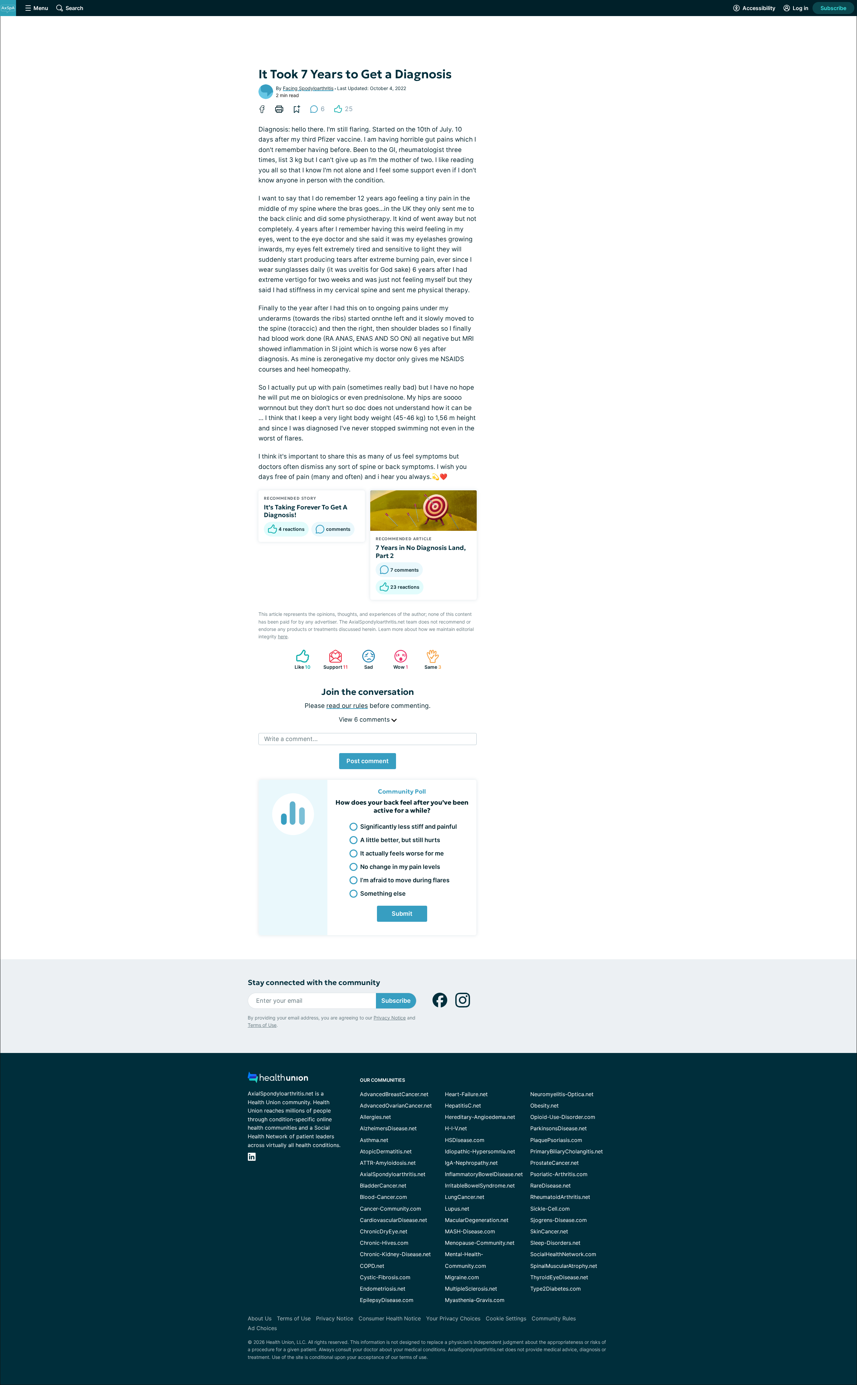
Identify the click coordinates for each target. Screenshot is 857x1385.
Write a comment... (291, 738)
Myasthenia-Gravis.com (474, 1300)
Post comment (367, 760)
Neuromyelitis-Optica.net (562, 1094)
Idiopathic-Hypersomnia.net (480, 1151)
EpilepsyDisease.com (386, 1300)
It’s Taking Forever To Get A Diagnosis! (305, 511)
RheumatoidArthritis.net (560, 1197)
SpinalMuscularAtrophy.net (563, 1265)
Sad (364, 659)
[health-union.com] (278, 1079)
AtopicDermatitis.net (386, 1151)
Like (300, 659)
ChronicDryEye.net (383, 1231)
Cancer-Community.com (390, 1208)
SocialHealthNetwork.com (563, 1254)
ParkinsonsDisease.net (558, 1128)
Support (334, 659)
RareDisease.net (550, 1185)
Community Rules (554, 1318)
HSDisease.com (464, 1140)
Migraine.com (462, 1277)
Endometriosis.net (382, 1288)
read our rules (347, 706)
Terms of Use (262, 1025)
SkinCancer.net (549, 1231)
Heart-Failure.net (466, 1094)
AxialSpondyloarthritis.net (392, 1174)
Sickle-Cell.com (550, 1208)
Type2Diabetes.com (555, 1288)
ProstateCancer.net (554, 1162)
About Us (259, 1318)
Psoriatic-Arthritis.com (559, 1174)
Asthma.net (374, 1140)
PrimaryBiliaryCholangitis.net (566, 1151)
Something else (383, 893)
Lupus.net (457, 1208)
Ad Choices (262, 1328)
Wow (397, 659)
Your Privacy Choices (453, 1318)
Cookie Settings (506, 1318)
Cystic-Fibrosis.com (385, 1277)
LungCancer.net (464, 1197)
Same (430, 659)
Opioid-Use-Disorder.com (562, 1117)
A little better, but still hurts (400, 839)
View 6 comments (365, 719)
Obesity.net (544, 1105)
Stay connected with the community (314, 982)
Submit (402, 913)
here (283, 636)
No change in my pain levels (400, 866)
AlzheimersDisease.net (388, 1128)
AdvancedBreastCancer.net (394, 1094)
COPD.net (372, 1265)
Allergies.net (375, 1117)
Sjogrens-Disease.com (558, 1220)
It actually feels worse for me (402, 853)
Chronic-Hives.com (384, 1242)
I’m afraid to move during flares (405, 880)
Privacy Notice (390, 1018)
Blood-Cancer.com (383, 1197)
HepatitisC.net (463, 1105)
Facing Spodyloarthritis (308, 88)
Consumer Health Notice (390, 1318)
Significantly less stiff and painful (408, 826)
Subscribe (833, 8)
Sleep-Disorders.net (555, 1242)
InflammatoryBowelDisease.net (484, 1174)
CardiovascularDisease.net (393, 1220)
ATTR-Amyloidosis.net (388, 1162)
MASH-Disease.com (470, 1231)
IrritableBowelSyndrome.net (480, 1185)
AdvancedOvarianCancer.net (396, 1105)
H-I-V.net (456, 1128)
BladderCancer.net (383, 1185)
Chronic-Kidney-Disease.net (395, 1254)
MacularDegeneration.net (477, 1220)
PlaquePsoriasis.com (556, 1140)
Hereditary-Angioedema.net (480, 1117)
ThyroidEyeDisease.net (559, 1277)
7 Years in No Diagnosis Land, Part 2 (421, 552)
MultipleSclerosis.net (471, 1288)
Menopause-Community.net (480, 1242)
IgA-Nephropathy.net (471, 1162)
